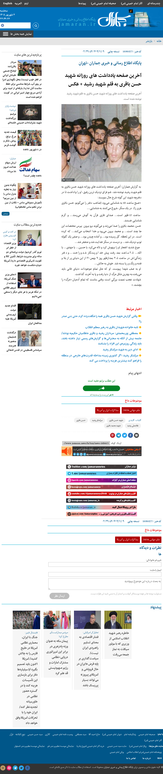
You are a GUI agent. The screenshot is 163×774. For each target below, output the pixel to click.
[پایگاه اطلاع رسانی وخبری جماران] (93, 19)
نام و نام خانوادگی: (153, 560)
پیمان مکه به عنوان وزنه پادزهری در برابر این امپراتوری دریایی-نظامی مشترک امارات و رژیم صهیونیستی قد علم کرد (57, 657)
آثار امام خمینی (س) (131, 3)
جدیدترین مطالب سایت (28, 224)
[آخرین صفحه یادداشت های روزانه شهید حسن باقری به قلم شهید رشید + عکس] (101, 143)
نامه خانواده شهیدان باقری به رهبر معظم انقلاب (112, 327)
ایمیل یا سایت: (155, 570)
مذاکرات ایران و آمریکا (107, 410)
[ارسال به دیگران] (136, 435)
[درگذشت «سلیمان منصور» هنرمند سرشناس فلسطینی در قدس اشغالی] (30, 338)
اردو (26, 3)
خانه (159, 41)
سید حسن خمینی (35, 734)
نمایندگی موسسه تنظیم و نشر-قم (61, 746)
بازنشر (149, 41)
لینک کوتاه (116, 443)
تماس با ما (131, 758)
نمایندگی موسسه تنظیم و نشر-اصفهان (29, 746)
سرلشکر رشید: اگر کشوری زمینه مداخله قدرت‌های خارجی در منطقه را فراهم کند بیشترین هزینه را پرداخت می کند (101, 358)
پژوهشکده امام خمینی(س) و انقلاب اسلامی (144, 752)
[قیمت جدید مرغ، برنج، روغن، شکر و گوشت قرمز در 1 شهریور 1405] (30, 138)
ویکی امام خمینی (117, 752)
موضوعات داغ (133, 400)
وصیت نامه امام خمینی (62, 734)
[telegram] (15, 768)
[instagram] (3, 768)
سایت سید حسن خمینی (116, 746)
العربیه (18, 3)
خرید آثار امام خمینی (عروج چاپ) (90, 746)
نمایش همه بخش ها (21, 34)
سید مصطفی (80, 734)
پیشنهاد (155, 607)
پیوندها (82, 3)
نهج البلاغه (20, 734)
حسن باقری (80, 420)
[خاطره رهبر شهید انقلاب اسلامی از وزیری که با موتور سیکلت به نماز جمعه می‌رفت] (118, 620)
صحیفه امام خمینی (146, 734)
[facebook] (27, 768)
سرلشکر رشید (97, 420)
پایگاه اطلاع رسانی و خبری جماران (118, 767)
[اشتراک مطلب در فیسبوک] (130, 435)
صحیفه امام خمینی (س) (103, 3)
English (7, 3)
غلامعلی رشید (133, 426)
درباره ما (147, 758)
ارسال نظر (59, 596)
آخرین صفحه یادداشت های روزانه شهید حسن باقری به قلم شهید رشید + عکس (103, 80)
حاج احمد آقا (94, 734)
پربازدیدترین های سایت (28, 54)
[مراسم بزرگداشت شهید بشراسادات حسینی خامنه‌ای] (30, 112)
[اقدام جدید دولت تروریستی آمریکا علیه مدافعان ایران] (30, 312)
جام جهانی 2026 (131, 410)
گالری (47, 734)
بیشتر (5, 214)
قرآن (11, 734)
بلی (100, 388)
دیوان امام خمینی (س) (112, 734)
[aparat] (9, 768)
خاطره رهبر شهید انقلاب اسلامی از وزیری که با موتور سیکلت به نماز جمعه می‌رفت (119, 644)
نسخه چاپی (113, 51)
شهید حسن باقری (116, 420)
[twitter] (21, 768)
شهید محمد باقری (113, 426)
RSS (159, 758)
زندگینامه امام (130, 734)
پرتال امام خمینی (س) (138, 746)
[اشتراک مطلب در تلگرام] (118, 435)
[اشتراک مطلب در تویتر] (124, 435)
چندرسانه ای (153, 3)
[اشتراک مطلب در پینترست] (112, 435)
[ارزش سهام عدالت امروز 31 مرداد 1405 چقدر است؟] (30, 165)
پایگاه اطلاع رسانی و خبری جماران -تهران (110, 63)
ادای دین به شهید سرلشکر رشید (121, 349)
